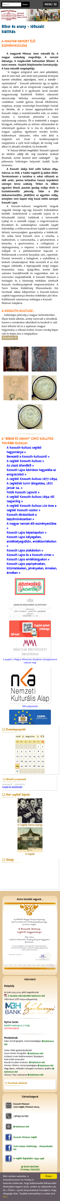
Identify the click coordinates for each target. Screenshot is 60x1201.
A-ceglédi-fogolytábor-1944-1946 (28, 1158)
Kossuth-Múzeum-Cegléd (25, 1137)
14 (34, 756)
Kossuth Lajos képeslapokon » (26, 532)
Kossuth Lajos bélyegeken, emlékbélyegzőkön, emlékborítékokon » (31, 541)
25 (21, 766)
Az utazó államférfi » (20, 465)
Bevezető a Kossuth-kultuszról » (28, 456)
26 (26, 766)
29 (38, 766)
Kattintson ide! (36, 1053)
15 (39, 756)
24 (17, 766)
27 (30, 766)
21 (34, 761)
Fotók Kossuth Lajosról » (23, 492)
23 (43, 761)
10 (17, 756)
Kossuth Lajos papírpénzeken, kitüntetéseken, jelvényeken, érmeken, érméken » (32, 568)
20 (30, 761)
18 (21, 761)
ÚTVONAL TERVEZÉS (30, 1169)
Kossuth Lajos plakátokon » (25, 550)
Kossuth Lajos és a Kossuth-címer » (30, 555)
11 (21, 756)
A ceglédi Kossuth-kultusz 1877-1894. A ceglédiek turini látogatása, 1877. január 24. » (32, 483)
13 (30, 756)
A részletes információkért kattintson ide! (27, 996)
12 (26, 756)
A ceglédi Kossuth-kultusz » (25, 461)
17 (17, 761)
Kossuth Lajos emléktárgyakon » (28, 559)
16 (43, 756)
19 (26, 761)
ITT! (5, 1197)
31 (17, 771)
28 (34, 766)
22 (38, 761)
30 (43, 766)
